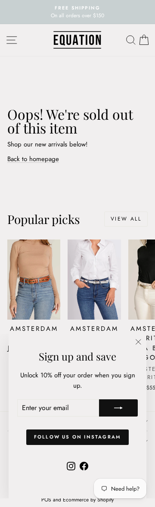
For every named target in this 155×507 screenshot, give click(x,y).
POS (46, 500)
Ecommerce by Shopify (88, 500)
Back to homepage (33, 159)
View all (126, 219)
